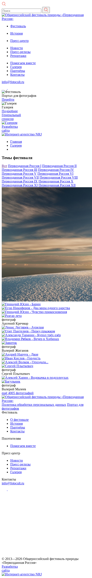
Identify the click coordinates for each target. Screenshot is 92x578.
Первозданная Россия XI (20, 185)
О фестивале (19, 419)
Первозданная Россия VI (55, 173)
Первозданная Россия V (19, 173)
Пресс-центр (19, 41)
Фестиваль (18, 26)
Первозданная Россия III (19, 170)
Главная (16, 141)
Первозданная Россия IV (56, 170)
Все (4, 166)
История (16, 33)
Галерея (16, 67)
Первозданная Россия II (59, 166)
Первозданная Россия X (56, 181)
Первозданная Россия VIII (59, 177)
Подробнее (10, 111)
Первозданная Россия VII (20, 177)
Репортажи (18, 56)
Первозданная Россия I (24, 166)
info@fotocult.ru (13, 82)
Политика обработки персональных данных (34, 404)
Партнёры (17, 71)
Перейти (8, 99)
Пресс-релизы (20, 52)
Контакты (17, 74)
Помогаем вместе (23, 63)
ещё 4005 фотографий (18, 393)
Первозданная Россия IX (20, 181)
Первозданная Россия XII (57, 185)
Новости (16, 48)
